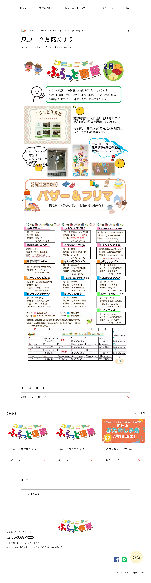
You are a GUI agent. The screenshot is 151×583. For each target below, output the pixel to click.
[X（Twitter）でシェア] (29, 387)
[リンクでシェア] (44, 387)
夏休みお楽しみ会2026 (119, 449)
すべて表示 (139, 413)
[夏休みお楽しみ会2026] (123, 431)
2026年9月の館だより (23, 449)
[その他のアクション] (128, 30)
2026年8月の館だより (71, 449)
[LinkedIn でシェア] (36, 387)
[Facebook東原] (116, 559)
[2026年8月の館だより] (75, 431)
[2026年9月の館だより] (27, 431)
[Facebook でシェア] (22, 387)
